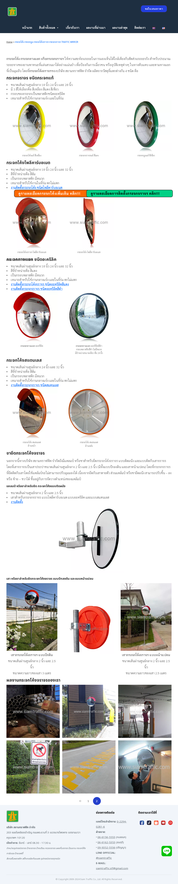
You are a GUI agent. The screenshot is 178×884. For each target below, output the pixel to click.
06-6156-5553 (106, 837)
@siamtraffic (104, 858)
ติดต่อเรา (139, 27)
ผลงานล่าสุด (119, 27)
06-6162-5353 (106, 842)
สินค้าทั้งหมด (47, 27)
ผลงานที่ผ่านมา (95, 27)
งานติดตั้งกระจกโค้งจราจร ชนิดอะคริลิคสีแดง (40, 284)
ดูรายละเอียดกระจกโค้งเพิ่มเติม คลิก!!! (49, 193)
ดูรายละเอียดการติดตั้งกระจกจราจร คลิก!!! (125, 193)
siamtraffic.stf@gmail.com (112, 868)
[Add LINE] (167, 851)
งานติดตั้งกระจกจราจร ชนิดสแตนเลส (35, 385)
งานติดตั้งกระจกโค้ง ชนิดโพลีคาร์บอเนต (36, 187)
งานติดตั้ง (17, 502)
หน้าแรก (27, 27)
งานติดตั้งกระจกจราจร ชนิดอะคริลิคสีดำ (36, 289)
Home (9, 41)
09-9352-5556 (106, 848)
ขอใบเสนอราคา (154, 8)
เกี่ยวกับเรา (72, 27)
